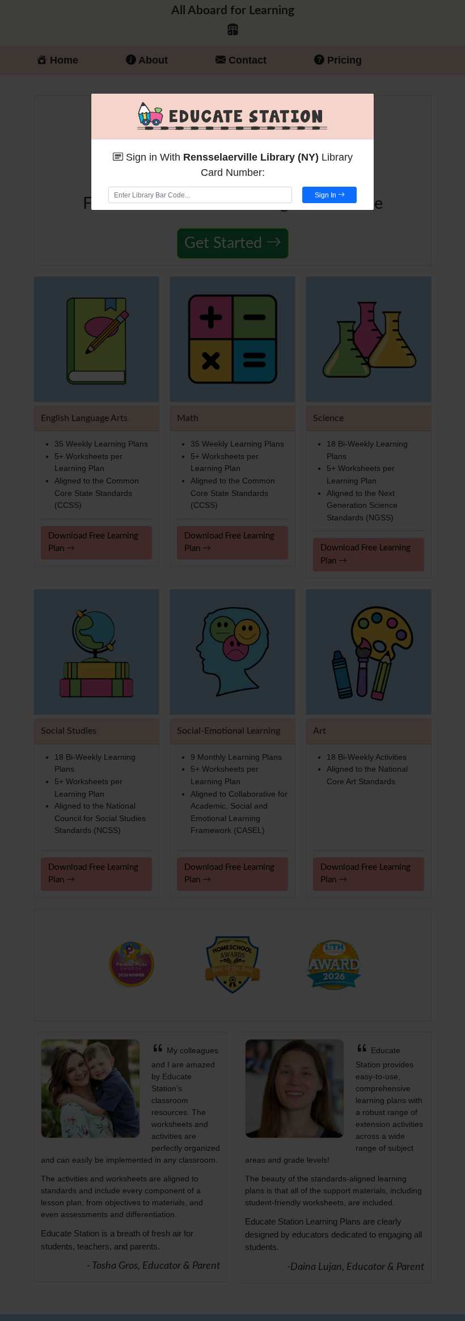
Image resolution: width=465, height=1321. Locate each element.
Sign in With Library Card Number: (238, 165)
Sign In (326, 195)
